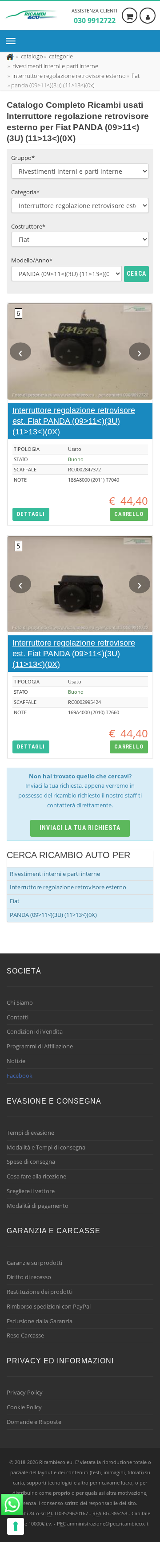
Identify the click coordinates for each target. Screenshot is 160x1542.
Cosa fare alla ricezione (36, 1176)
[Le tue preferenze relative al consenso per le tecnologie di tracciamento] (15, 1526)
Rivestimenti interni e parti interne (55, 874)
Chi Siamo (20, 1002)
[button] (30, 514)
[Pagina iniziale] (11, 56)
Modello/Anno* (31, 260)
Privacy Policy (25, 1392)
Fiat (15, 901)
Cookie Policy (24, 1407)
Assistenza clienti (94, 16)
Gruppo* (23, 158)
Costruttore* (28, 226)
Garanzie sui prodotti (34, 1263)
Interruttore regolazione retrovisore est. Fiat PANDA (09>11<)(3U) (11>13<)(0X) (73, 421)
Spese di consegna (31, 1162)
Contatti (17, 1017)
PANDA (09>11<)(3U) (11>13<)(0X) (53, 915)
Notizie (16, 1061)
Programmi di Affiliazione (40, 1046)
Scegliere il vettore (31, 1191)
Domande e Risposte (34, 1422)
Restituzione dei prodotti (39, 1292)
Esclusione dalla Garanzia (39, 1321)
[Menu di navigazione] (13, 41)
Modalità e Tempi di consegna (46, 1147)
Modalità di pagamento (37, 1206)
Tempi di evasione (30, 1133)
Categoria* (25, 192)
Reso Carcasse (25, 1335)
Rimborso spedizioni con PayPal (49, 1306)
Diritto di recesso (29, 1277)
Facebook (19, 1076)
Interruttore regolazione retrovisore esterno (68, 887)
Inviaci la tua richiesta (80, 827)
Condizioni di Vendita (35, 1031)
